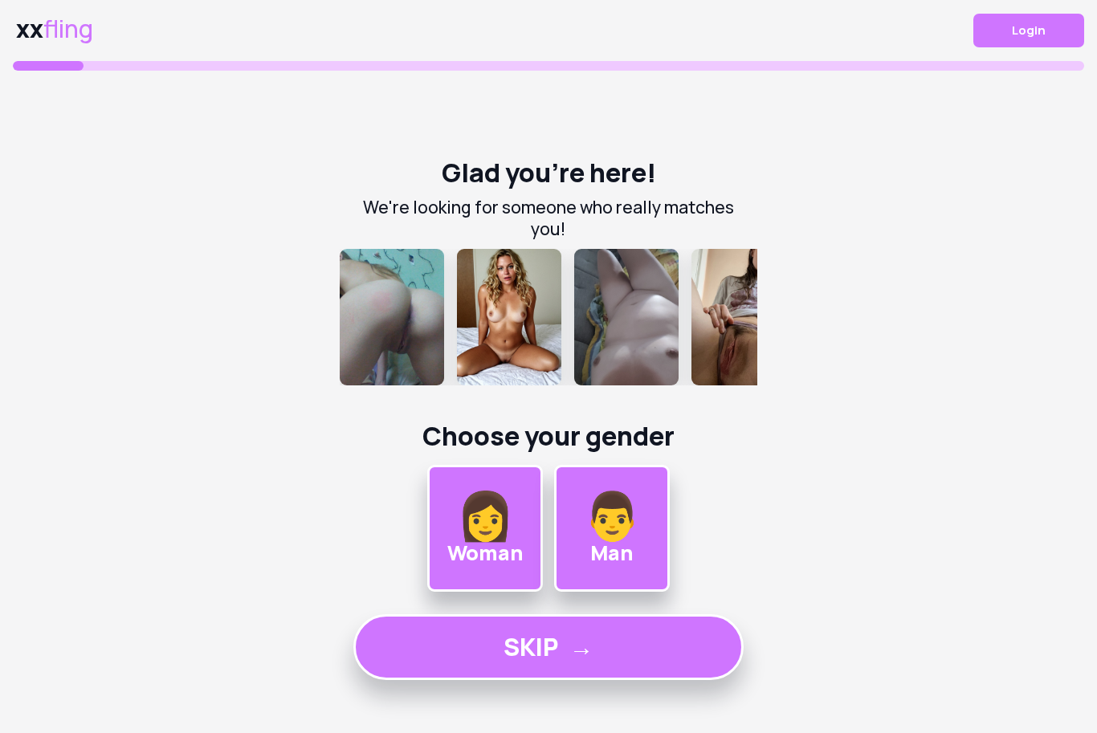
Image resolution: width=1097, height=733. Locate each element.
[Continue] (548, 317)
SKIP (548, 646)
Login (1029, 30)
